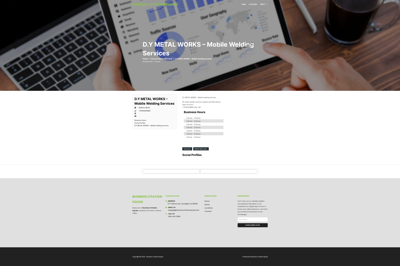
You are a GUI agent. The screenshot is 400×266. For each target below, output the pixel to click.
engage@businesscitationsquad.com (183, 210)
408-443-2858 (174, 216)
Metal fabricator (165, 59)
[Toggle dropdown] (267, 4)
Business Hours (140, 120)
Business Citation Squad (155, 4)
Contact (208, 211)
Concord (154, 59)
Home (243, 4)
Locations (253, 4)
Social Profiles (139, 123)
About (207, 204)
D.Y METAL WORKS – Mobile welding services (151, 126)
